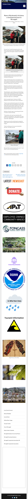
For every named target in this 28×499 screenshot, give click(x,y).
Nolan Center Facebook (9, 430)
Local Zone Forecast (8, 410)
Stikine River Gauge (8, 420)
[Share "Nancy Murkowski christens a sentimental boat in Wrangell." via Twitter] (10, 165)
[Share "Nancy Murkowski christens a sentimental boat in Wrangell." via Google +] (12, 165)
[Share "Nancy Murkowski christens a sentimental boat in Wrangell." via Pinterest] (18, 165)
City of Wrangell (7, 427)
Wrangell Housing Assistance (10, 437)
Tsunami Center (7, 423)
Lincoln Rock (7, 417)
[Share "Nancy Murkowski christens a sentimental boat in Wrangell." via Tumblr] (15, 165)
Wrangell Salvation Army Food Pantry (12, 433)
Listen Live (6, 4)
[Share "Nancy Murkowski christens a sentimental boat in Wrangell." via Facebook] (7, 165)
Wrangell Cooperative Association (11, 443)
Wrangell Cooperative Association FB (12, 440)
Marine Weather (7, 413)
